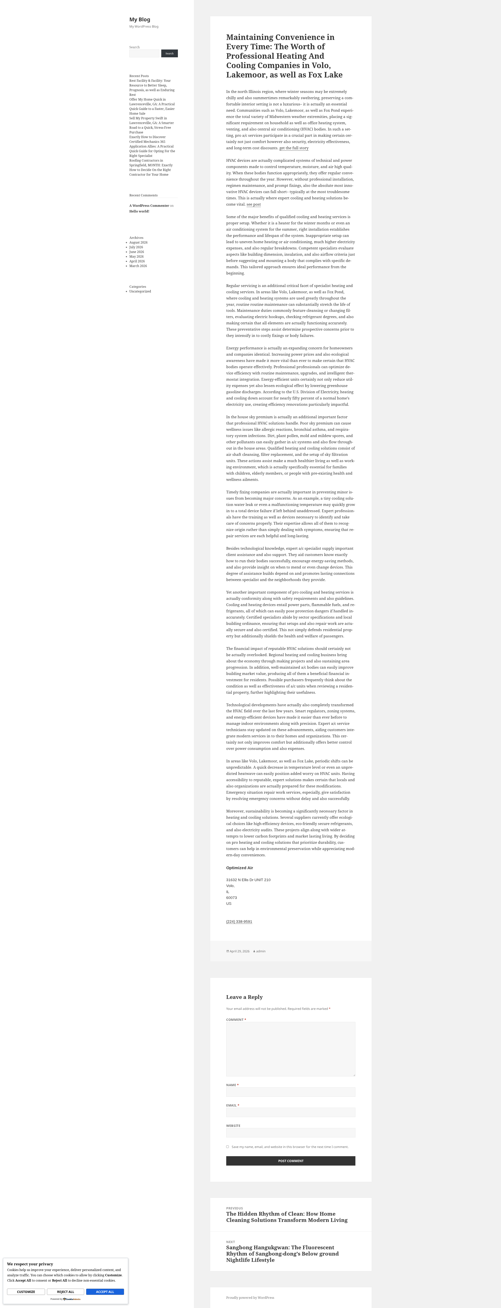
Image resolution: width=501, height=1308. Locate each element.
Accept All (105, 1292)
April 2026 (137, 261)
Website (233, 1126)
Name (232, 1085)
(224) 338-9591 (239, 921)
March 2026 (138, 266)
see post (254, 204)
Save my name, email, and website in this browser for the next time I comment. (290, 1147)
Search (134, 47)
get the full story (294, 147)
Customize (26, 1292)
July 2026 (136, 247)
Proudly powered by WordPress (250, 1297)
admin (261, 951)
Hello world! (139, 211)
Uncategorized (140, 291)
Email (232, 1105)
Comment (236, 1019)
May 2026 (136, 256)
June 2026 (136, 252)
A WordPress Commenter (149, 205)
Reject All (65, 1292)
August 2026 (138, 242)
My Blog (139, 19)
